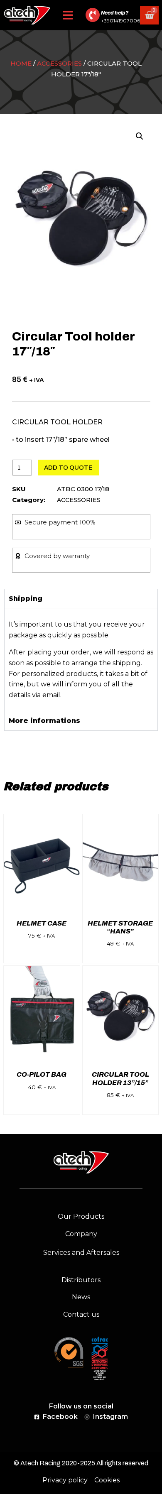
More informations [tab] (44, 721)
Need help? (114, 13)
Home (21, 63)
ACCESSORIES (59, 63)
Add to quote (68, 467)
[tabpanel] (81, 659)
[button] (67, 15)
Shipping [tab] (25, 598)
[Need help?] (93, 15)
